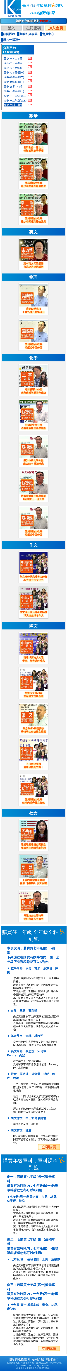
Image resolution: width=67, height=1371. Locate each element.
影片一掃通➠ (12, 39)
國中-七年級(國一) (14, 72)
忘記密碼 (33, 28)
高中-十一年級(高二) (15, 96)
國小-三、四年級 (13, 63)
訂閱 (30, 58)
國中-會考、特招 (13, 86)
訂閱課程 (9, 34)
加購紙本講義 (29, 34)
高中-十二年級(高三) (15, 100)
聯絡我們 (52, 1359)
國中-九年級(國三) (14, 82)
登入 (11, 28)
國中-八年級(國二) (14, 77)
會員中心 (48, 34)
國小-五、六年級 (13, 68)
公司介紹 (38, 1359)
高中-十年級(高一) (14, 91)
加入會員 (55, 28)
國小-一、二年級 (13, 58)
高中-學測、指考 (13, 104)
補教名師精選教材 (33, 21)
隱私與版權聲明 (19, 1359)
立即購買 (49, 1147)
